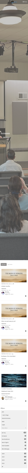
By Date (4, 264)
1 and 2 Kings (5, 415)
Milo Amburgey (14, 449)
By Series (10, 264)
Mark (3, 421)
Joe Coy (14, 432)
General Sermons (6, 418)
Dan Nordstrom (14, 439)
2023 (14, 463)
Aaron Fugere (14, 442)
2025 (14, 457)
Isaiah (3, 424)
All (2, 466)
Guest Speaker (14, 445)
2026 (14, 453)
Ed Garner (14, 436)
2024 (14, 460)
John (3, 412)
